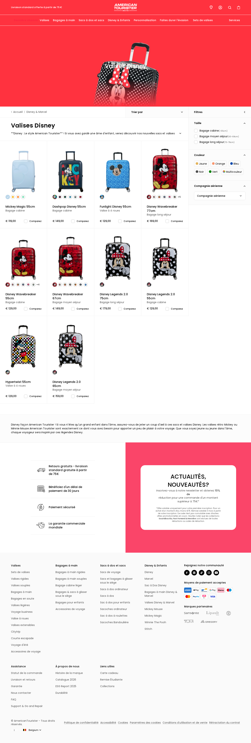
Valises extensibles (23, 625)
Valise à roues (20, 618)
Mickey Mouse (154, 609)
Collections (107, 686)
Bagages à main (64, 20)
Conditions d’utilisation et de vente (185, 722)
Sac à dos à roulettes (113, 616)
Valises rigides (20, 579)
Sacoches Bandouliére (114, 622)
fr (16, 730)
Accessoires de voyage (26, 651)
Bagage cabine (20, 208)
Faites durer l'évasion (174, 20)
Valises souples (20, 585)
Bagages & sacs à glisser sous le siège (71, 594)
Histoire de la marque (69, 673)
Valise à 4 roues (115, 208)
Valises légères (20, 605)
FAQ (13, 699)
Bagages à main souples (71, 579)
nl (12, 730)
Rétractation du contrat (224, 722)
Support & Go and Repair (27, 706)
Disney (149, 572)
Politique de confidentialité (81, 722)
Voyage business (22, 612)
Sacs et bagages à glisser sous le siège (116, 580)
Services (234, 20)
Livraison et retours (23, 679)
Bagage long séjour (162, 210)
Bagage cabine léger (68, 585)
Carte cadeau (109, 673)
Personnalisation (145, 20)
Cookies (123, 722)
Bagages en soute (22, 598)
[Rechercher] (230, 8)
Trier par (137, 112)
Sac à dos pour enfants (115, 602)
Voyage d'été (19, 645)
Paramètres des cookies (145, 722)
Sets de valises (203, 20)
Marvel (149, 579)
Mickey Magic (153, 616)
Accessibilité (108, 722)
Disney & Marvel (36, 112)
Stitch (148, 629)
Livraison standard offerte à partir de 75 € (36, 7)
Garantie (16, 686)
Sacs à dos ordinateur (114, 589)
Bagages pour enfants (69, 602)
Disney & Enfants (119, 20)
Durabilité (61, 693)
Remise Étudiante (111, 679)
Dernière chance (26, 20)
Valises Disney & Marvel (159, 602)
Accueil (18, 112)
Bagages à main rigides (70, 572)
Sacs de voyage (110, 572)
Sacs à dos (107, 596)
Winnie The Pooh (155, 622)
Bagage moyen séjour (68, 298)
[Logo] (125, 7)
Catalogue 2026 (65, 679)
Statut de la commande (26, 673)
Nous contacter (21, 693)
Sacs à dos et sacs (91, 20)
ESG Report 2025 (65, 686)
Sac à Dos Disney (155, 585)
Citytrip (15, 631)
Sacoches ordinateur (113, 609)
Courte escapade (22, 638)
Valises (44, 20)
